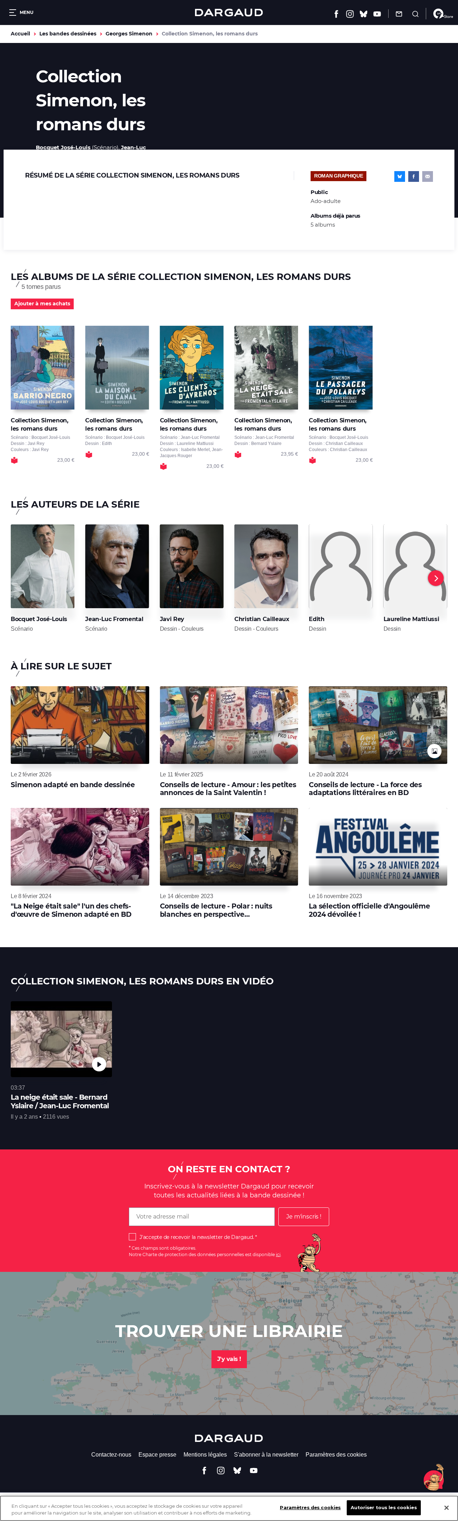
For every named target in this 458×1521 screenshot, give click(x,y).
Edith (316, 619)
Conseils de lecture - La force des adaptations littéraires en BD (365, 789)
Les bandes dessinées (67, 33)
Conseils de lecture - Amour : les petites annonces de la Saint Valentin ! (228, 789)
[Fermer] (446, 1508)
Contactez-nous (111, 1455)
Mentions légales (205, 1455)
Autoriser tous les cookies (383, 1507)
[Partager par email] (427, 176)
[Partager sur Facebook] (413, 176)
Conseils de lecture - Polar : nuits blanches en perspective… (216, 910)
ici (278, 1254)
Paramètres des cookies (336, 1455)
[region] (229, 1508)
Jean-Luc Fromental (114, 619)
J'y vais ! (229, 1359)
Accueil (20, 33)
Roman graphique (338, 176)
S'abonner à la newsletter (266, 1455)
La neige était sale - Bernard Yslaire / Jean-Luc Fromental (60, 1101)
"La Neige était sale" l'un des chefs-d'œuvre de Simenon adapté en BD (71, 910)
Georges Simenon (129, 33)
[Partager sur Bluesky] (399, 176)
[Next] (436, 578)
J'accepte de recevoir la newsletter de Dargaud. (197, 1237)
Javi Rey (172, 619)
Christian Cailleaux (261, 619)
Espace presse (157, 1455)
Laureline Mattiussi (411, 619)
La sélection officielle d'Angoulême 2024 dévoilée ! (369, 910)
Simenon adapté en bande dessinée (73, 785)
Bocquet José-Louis (63, 147)
